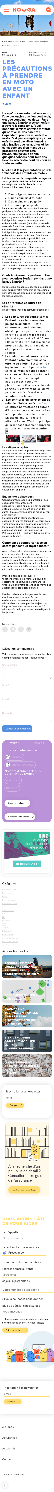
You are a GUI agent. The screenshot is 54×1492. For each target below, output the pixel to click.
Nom (5, 685)
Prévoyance (8, 893)
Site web (7, 713)
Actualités (8, 1448)
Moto (22, 42)
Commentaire (10, 664)
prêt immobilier (10, 941)
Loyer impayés (9, 900)
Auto (4, 907)
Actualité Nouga (10, 938)
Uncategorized (9, 889)
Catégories (9, 883)
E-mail (6, 699)
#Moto (7, 104)
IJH (3, 917)
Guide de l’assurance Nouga (24, 1190)
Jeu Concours (9, 945)
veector (41, 367)
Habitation (7, 931)
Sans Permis (8, 910)
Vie (3, 914)
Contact (7, 1459)
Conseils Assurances (10, 42)
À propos (8, 1427)
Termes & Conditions (13, 1474)
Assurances (9, 1437)
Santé (5, 927)
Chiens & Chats (9, 903)
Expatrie (6, 920)
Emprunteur (8, 934)
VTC (4, 924)
